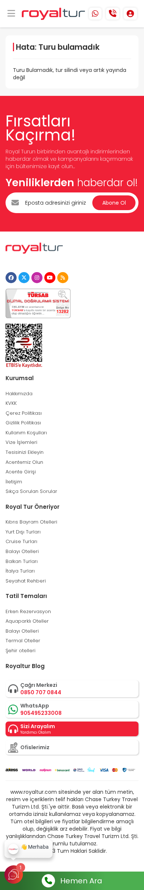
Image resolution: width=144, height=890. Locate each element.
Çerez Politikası (24, 413)
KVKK (11, 403)
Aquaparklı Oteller (27, 621)
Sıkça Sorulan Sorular (31, 491)
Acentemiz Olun (24, 462)
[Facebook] (11, 277)
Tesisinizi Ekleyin (25, 452)
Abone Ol (114, 202)
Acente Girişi (21, 471)
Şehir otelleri (20, 650)
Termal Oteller (23, 640)
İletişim (14, 481)
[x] (24, 277)
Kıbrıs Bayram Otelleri (31, 521)
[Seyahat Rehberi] (62, 277)
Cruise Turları (21, 541)
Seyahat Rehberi (26, 580)
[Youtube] (49, 277)
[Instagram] (36, 277)
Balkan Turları (22, 561)
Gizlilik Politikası (23, 422)
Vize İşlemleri (21, 442)
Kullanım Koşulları (26, 432)
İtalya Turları (20, 570)
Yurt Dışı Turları (23, 531)
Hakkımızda (19, 393)
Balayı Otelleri (22, 551)
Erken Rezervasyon (28, 611)
